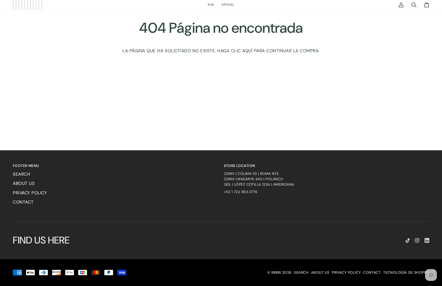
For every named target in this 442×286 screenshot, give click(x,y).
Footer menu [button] (26, 165)
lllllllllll (276, 272)
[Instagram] (417, 240)
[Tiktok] (408, 240)
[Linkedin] (427, 240)
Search (21, 174)
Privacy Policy (30, 193)
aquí (247, 51)
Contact (23, 202)
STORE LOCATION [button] (239, 165)
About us (24, 183)
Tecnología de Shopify (406, 272)
